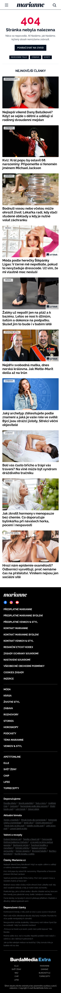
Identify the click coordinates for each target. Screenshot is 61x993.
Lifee (7, 782)
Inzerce (9, 678)
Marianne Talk (19, 57)
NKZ (16, 973)
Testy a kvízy (40, 803)
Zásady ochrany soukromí (21, 653)
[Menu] (6, 5)
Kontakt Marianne (16, 628)
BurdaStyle (44, 973)
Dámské (44, 969)
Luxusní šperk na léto (18, 828)
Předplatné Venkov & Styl (21, 622)
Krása (8, 695)
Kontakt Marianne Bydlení (21, 634)
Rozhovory (11, 714)
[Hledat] (54, 4)
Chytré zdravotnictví (43, 823)
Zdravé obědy (33, 809)
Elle (6, 763)
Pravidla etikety (10, 803)
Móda (7, 689)
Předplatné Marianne (18, 609)
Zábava (35, 57)
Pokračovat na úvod (30, 48)
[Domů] (30, 4)
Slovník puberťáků (26, 803)
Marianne (44, 966)
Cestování (14, 806)
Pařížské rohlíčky (22, 848)
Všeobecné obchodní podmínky (24, 666)
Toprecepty (11, 788)
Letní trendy (20, 809)
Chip (6, 775)
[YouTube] (17, 602)
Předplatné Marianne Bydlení (23, 615)
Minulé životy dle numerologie (33, 820)
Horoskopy (11, 727)
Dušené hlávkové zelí (12, 839)
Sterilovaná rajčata (20, 845)
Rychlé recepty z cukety (24, 854)
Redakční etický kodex (18, 647)
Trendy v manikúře (11, 820)
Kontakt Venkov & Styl (18, 640)
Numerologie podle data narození (34, 806)
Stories (9, 721)
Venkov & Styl (13, 746)
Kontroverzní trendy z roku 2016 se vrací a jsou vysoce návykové (30, 912)
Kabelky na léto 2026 (35, 826)
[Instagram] (11, 602)
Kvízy (47, 57)
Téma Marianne (14, 739)
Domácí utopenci (23, 851)
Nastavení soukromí (17, 659)
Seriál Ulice (28, 823)
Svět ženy (10, 769)
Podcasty (10, 733)
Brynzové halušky (39, 851)
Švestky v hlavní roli (31, 839)
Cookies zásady (14, 672)
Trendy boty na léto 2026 (14, 826)
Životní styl (12, 702)
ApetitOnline (12, 756)
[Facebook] (5, 602)
